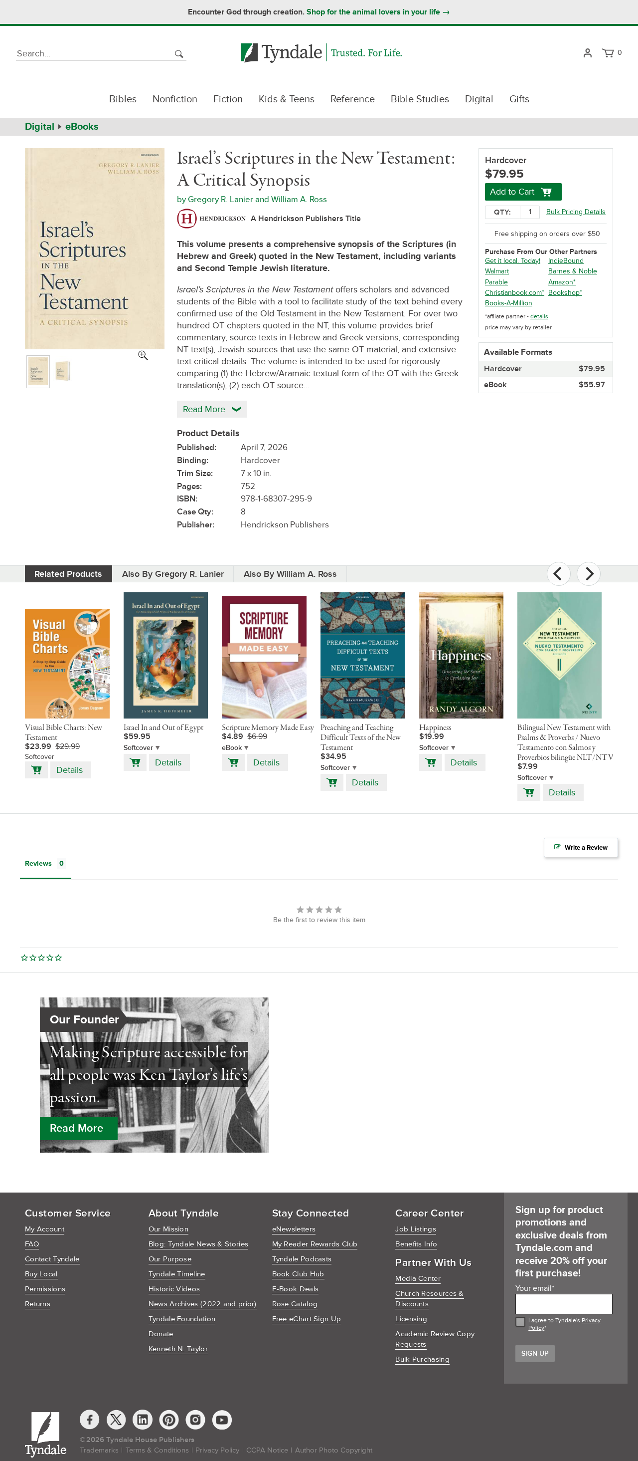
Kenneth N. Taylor (178, 1349)
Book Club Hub (298, 1274)
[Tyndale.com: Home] (321, 53)
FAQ (32, 1244)
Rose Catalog (295, 1304)
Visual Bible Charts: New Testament (63, 733)
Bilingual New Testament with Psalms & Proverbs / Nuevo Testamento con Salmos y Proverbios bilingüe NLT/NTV (565, 743)
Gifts (519, 99)
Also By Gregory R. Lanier (173, 573)
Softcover (138, 747)
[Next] (589, 574)
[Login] (587, 53)
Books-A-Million (508, 303)
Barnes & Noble (572, 271)
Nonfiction (175, 99)
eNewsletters (294, 1229)
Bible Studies (420, 99)
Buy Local (41, 1274)
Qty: (502, 212)
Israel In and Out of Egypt (163, 728)
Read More (76, 1128)
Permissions (45, 1289)
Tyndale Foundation (182, 1319)
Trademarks (99, 1450)
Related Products (68, 573)
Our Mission (168, 1229)
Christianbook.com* (514, 292)
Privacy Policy (217, 1450)
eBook (232, 747)
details (539, 316)
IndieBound (566, 260)
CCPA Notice (267, 1450)
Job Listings (415, 1229)
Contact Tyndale (52, 1259)
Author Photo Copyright (333, 1450)
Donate (161, 1334)
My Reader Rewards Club (315, 1244)
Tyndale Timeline (177, 1274)
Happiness (435, 728)
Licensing (411, 1319)
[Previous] (559, 574)
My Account (44, 1229)
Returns (37, 1304)
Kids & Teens (287, 99)
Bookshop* (565, 292)
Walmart (497, 271)
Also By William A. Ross (290, 573)
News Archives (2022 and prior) (203, 1304)
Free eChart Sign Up (306, 1319)
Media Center (418, 1278)
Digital (479, 99)
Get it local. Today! (512, 260)
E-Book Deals (295, 1289)
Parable (496, 282)
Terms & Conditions (157, 1450)
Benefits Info (416, 1244)
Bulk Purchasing (422, 1359)
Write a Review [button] (586, 848)
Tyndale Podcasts (302, 1259)
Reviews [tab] (38, 863)
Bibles (123, 99)
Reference (352, 99)
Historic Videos (174, 1289)
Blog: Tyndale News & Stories (198, 1244)
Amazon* (562, 282)
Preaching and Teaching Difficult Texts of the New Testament (360, 738)
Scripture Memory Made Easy (268, 728)
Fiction (228, 99)
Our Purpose (170, 1259)
